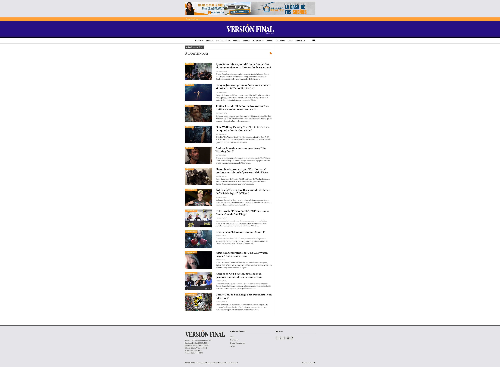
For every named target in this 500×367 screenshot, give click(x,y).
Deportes (246, 40)
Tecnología (280, 40)
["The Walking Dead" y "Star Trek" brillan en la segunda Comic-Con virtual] (198, 134)
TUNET (312, 363)
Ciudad (198, 40)
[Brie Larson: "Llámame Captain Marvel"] (198, 239)
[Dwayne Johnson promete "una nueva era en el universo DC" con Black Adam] (198, 92)
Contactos (234, 340)
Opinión (269, 40)
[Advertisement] (296, 62)
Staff (232, 337)
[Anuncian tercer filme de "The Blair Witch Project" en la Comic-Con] (198, 260)
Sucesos (210, 40)
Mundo (236, 40)
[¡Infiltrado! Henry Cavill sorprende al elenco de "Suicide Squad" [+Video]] (198, 197)
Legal (290, 40)
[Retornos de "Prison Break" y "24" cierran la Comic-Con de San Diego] (198, 218)
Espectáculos (191, 189)
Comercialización (237, 343)
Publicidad (300, 40)
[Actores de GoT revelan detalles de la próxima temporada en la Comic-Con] (198, 281)
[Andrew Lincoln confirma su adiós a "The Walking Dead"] (198, 155)
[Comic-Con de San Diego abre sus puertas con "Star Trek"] (198, 302)
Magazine (257, 40)
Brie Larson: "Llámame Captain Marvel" (240, 232)
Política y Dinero (223, 40)
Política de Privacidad (231, 363)
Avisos (232, 346)
